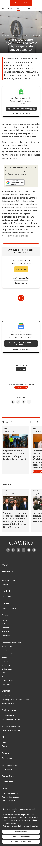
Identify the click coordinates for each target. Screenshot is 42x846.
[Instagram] (13, 550)
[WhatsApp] (34, 550)
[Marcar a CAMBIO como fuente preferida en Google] (21, 182)
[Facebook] (8, 550)
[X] (23, 550)
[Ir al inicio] (21, 3)
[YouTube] (29, 550)
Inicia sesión (21, 283)
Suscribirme (21, 269)
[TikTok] (18, 550)
